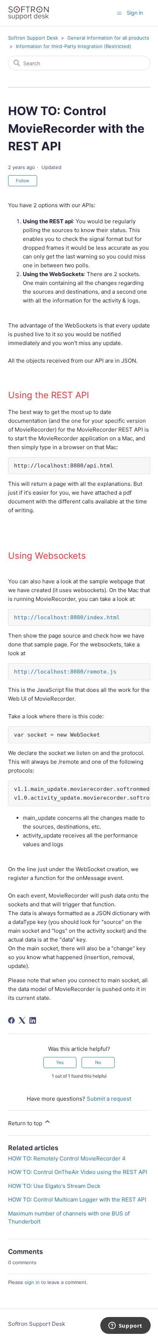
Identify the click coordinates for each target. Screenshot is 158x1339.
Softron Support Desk (33, 38)
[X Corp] (22, 1020)
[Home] (28, 13)
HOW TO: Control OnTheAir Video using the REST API (77, 1172)
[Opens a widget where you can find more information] (125, 1326)
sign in (32, 1282)
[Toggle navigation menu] (119, 13)
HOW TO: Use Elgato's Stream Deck (54, 1185)
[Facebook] (11, 1020)
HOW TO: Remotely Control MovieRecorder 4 (67, 1158)
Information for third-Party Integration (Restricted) (73, 46)
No (98, 1062)
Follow (22, 180)
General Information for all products (108, 38)
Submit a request (109, 1098)
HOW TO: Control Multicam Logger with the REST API (77, 1199)
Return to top (26, 1123)
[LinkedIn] (32, 1020)
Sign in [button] (135, 13)
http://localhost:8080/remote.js (65, 671)
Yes (60, 1062)
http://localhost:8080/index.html (67, 617)
